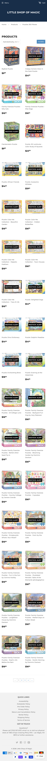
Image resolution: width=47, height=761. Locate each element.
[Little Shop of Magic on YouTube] (29, 743)
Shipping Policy (23, 717)
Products (14, 24)
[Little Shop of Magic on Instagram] (25, 743)
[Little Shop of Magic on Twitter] (17, 743)
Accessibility (23, 701)
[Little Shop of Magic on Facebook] (21, 743)
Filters (41, 42)
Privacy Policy (23, 709)
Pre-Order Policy (23, 706)
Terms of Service (23, 720)
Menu (7, 3)
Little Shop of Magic (23, 12)
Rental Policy (23, 715)
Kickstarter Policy (23, 704)
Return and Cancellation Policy (23, 712)
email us (25, 730)
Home (4, 24)
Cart (43, 3)
